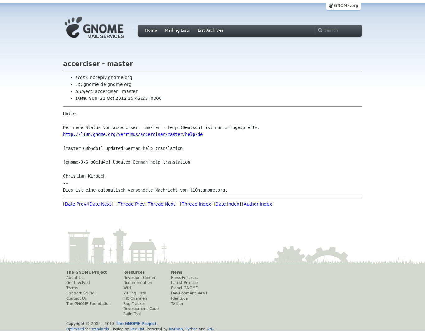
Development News (189, 293)
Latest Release (184, 282)
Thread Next (161, 203)
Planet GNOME (184, 288)
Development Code (141, 309)
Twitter (177, 304)
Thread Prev (131, 203)
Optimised (75, 329)
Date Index (227, 203)
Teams (72, 288)
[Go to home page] (103, 40)
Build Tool (132, 314)
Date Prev (75, 203)
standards (100, 329)
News (176, 272)
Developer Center (139, 277)
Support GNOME (81, 293)
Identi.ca (179, 298)
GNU (210, 329)
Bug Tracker (134, 304)
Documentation (137, 282)
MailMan (176, 329)
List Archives (211, 30)
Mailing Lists (177, 30)
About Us (74, 277)
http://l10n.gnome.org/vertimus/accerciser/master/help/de (133, 134)
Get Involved (78, 282)
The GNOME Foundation (88, 304)
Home (151, 30)
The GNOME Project (86, 272)
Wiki (127, 288)
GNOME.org (346, 5)
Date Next (100, 203)
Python (191, 329)
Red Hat (137, 329)
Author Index (258, 203)
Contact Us (76, 298)
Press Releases (184, 277)
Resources (134, 272)
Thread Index (196, 203)
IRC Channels (135, 298)
